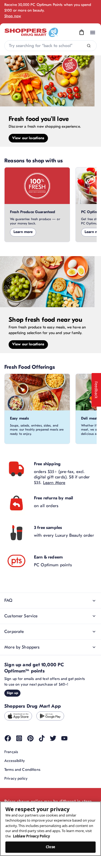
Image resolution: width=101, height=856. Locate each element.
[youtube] (64, 738)
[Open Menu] (93, 32)
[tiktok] (41, 738)
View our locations (28, 138)
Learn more (23, 232)
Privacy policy (15, 778)
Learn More (54, 482)
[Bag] (81, 32)
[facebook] (7, 738)
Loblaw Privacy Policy (31, 836)
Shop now (12, 16)
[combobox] (50, 45)
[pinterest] (30, 738)
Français (11, 752)
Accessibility (14, 760)
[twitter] (53, 738)
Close (50, 846)
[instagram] (19, 738)
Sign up (12, 693)
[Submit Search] (89, 46)
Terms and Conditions (22, 769)
